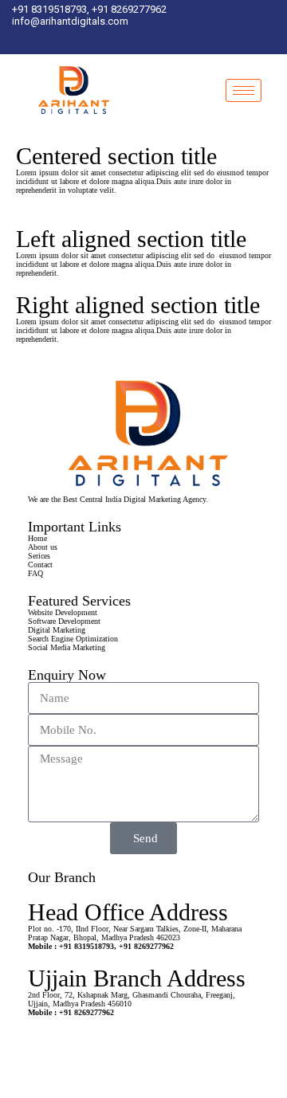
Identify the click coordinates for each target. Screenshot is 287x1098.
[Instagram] (147, 39)
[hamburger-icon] (243, 90)
